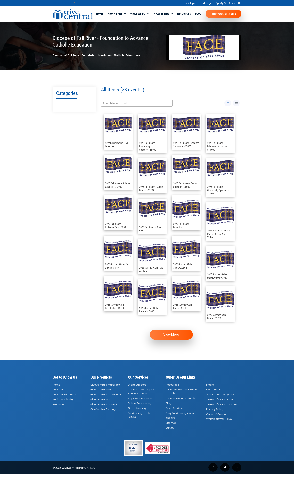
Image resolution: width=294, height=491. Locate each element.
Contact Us (213, 389)
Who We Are (114, 13)
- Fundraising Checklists (183, 398)
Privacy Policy (214, 409)
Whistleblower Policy (219, 419)
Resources (184, 13)
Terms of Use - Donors (220, 399)
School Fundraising (139, 403)
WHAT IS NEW (161, 13)
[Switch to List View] (227, 103)
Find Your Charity (223, 14)
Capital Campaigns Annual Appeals (141, 391)
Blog (198, 13)
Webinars (58, 404)
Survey (170, 428)
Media (210, 385)
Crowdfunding (137, 408)
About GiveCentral (64, 394)
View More (171, 334)
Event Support (137, 385)
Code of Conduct (217, 414)
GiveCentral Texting (103, 409)
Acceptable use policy (220, 394)
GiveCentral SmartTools (105, 385)
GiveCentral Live (100, 389)
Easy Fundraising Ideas (180, 413)
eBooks (170, 418)
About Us (58, 389)
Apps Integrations (140, 398)
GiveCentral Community (105, 394)
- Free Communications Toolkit (183, 391)
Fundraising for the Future (140, 415)
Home (99, 13)
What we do (137, 13)
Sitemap (171, 423)
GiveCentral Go (100, 399)
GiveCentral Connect (103, 404)
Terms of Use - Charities (221, 404)
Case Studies (174, 408)
